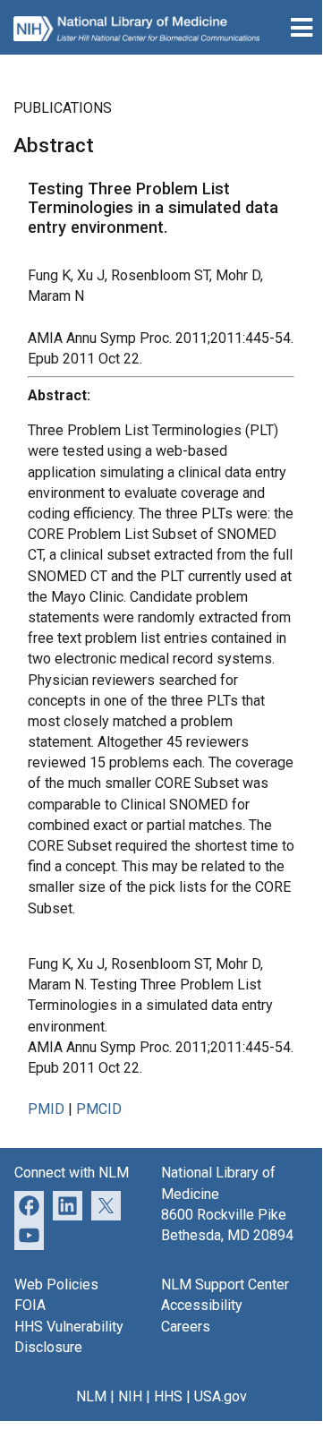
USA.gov (220, 1396)
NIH (130, 1396)
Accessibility (201, 1305)
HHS (168, 1396)
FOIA (30, 1305)
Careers (185, 1326)
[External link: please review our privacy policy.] (67, 1203)
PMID (46, 1108)
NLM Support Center (225, 1284)
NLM (91, 1396)
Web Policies (56, 1284)
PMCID (99, 1108)
